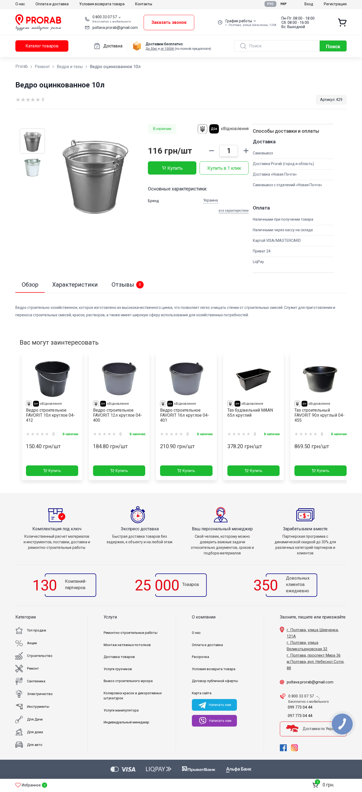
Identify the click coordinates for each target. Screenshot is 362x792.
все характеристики (234, 210)
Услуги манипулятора (121, 710)
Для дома (35, 732)
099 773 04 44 (300, 707)
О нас (20, 4)
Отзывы (126, 284)
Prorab (21, 66)
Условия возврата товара (102, 4)
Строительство (39, 656)
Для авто (34, 745)
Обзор (30, 284)
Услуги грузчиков (118, 669)
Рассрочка (200, 657)
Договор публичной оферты (215, 681)
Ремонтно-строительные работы (130, 633)
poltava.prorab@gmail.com (115, 27)
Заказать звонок (169, 22)
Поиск (333, 46)
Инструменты (38, 707)
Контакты (143, 4)
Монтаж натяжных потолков (127, 645)
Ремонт (42, 66)
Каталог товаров (42, 45)
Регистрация (335, 4)
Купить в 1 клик (224, 168)
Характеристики (75, 284)
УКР (283, 4)
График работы (239, 21)
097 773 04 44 (300, 715)
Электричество (40, 694)
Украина (210, 200)
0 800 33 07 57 (104, 17)
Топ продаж (36, 630)
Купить (175, 168)
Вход (308, 4)
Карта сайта (201, 693)
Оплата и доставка (52, 4)
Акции (32, 643)
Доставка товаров (119, 657)
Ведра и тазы (70, 66)
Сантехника (36, 681)
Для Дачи (35, 719)
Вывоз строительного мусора (128, 681)
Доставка (112, 45)
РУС (270, 4)
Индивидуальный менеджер (126, 722)
